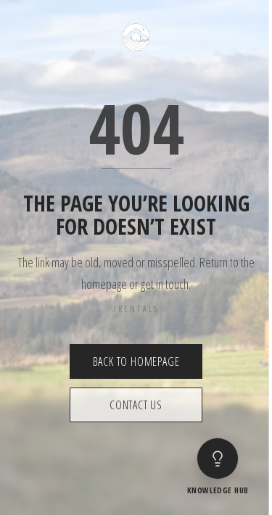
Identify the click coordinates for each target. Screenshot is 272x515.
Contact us (136, 405)
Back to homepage (136, 361)
